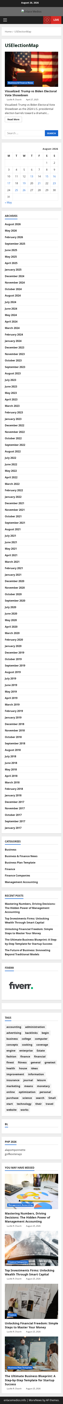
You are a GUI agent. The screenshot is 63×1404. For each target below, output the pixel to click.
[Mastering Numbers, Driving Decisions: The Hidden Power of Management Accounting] (31, 1191)
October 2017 (13, 815)
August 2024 (13, 295)
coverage (42, 1044)
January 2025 (13, 269)
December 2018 (14, 724)
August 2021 (13, 529)
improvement (15, 1074)
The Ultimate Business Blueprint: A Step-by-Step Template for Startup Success (30, 1380)
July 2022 (10, 458)
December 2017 (14, 802)
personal (45, 1092)
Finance (10, 869)
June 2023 (11, 386)
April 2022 (11, 477)
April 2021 (11, 555)
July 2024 (10, 302)
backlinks (31, 1033)
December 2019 (14, 652)
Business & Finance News (20, 82)
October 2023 (13, 360)
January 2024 (13, 341)
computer (41, 1039)
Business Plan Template (20, 862)
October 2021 (13, 516)
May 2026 (11, 230)
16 (54, 176)
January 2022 (13, 497)
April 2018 (11, 776)
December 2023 (14, 347)
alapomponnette (15, 1150)
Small (52, 1098)
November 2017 (15, 808)
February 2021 (14, 568)
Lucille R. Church (14, 99)
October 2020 (13, 594)
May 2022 (11, 471)
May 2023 (11, 393)
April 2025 (11, 263)
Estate (41, 1050)
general (36, 1062)
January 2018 (13, 795)
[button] (5, 20)
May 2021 (11, 548)
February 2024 (14, 334)
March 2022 (12, 484)
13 (31, 176)
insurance (12, 1080)
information (36, 1074)
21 (39, 183)
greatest (50, 1062)
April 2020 (11, 626)
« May (8, 202)
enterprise (26, 1050)
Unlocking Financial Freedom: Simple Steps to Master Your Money (31, 1325)
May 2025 (11, 256)
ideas (34, 1068)
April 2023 (11, 399)
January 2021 (13, 574)
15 (46, 176)
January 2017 (13, 828)
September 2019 (15, 665)
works (24, 1110)
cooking (27, 1044)
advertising (13, 1033)
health (10, 1068)
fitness (22, 1062)
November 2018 (15, 730)
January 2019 (13, 717)
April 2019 (11, 698)
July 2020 (10, 607)
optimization (27, 1092)
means (28, 1086)
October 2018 (13, 737)
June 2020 (11, 613)
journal (28, 1080)
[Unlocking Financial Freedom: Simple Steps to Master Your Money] (31, 1301)
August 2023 (13, 373)
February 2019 (14, 711)
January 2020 (13, 646)
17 (8, 183)
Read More (14, 120)
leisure (41, 1080)
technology (24, 1104)
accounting (13, 1027)
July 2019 (10, 678)
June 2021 (11, 542)
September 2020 (15, 600)
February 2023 (14, 412)
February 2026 (14, 237)
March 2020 (12, 633)
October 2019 (13, 659)
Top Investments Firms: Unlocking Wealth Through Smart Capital (29, 1272)
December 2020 (14, 581)
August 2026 (13, 224)
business (12, 1039)
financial (40, 1056)
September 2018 (15, 743)
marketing (13, 1086)
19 (24, 183)
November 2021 (15, 510)
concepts (12, 1044)
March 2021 (12, 562)
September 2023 (15, 367)
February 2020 (14, 639)
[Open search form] (39, 20)
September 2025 (15, 243)
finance (25, 1056)
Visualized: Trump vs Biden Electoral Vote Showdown (31, 69)
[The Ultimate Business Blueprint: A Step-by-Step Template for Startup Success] (31, 1354)
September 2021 (15, 523)
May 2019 (11, 691)
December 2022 (14, 425)
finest (10, 1062)
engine (10, 1050)
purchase (12, 1098)
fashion (11, 1056)
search (40, 1098)
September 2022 (15, 445)
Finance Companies (17, 875)
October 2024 (13, 289)
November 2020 (15, 587)
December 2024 (14, 276)
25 (16, 190)
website (11, 1110)
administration (35, 1027)
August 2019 (13, 672)
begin (45, 1033)
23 (54, 183)
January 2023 (13, 419)
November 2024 (15, 282)
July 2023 (10, 380)
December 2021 (14, 503)
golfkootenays (13, 1154)
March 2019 (12, 704)
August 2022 (13, 451)
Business (10, 849)
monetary (43, 1086)
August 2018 (13, 750)
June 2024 (11, 308)
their (38, 1104)
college (26, 1039)
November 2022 (15, 432)
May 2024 (11, 315)
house (23, 1068)
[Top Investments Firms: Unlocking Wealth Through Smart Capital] (31, 1248)
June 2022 (11, 464)
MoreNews (35, 1400)
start (9, 1104)
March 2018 (12, 782)
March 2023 (12, 406)
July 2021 (10, 535)
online (10, 1092)
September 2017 (15, 821)
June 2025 (11, 250)
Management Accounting (21, 882)
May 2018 (11, 769)
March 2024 (12, 328)
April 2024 (11, 321)
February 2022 (14, 490)
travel (49, 1104)
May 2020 (11, 620)
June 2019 (11, 685)
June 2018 (11, 763)
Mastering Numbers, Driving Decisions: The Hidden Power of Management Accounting (30, 908)
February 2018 (14, 789)
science (27, 1098)
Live (56, 20)
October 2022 (13, 438)
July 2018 (10, 756)
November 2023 (15, 354)
